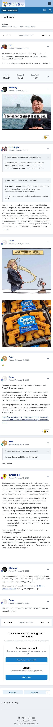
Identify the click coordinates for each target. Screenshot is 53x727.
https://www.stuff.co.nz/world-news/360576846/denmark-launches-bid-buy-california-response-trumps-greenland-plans (25, 419)
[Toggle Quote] (6, 157)
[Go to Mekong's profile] (4, 89)
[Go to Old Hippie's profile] (4, 148)
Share (13, 692)
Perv (6, 24)
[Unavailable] (26, 270)
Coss (32, 451)
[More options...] (48, 46)
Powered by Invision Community (26, 723)
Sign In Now (26, 677)
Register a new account (26, 660)
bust (30, 180)
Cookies (31, 718)
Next (44, 35)
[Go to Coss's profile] (4, 242)
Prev (8, 35)
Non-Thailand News (28, 26)
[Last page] (49, 35)
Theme (21, 718)
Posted (19, 48)
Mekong (32, 157)
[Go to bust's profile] (4, 46)
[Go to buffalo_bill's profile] (4, 476)
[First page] (3, 35)
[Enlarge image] (26, 112)
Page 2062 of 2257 (26, 35)
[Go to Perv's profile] (4, 358)
